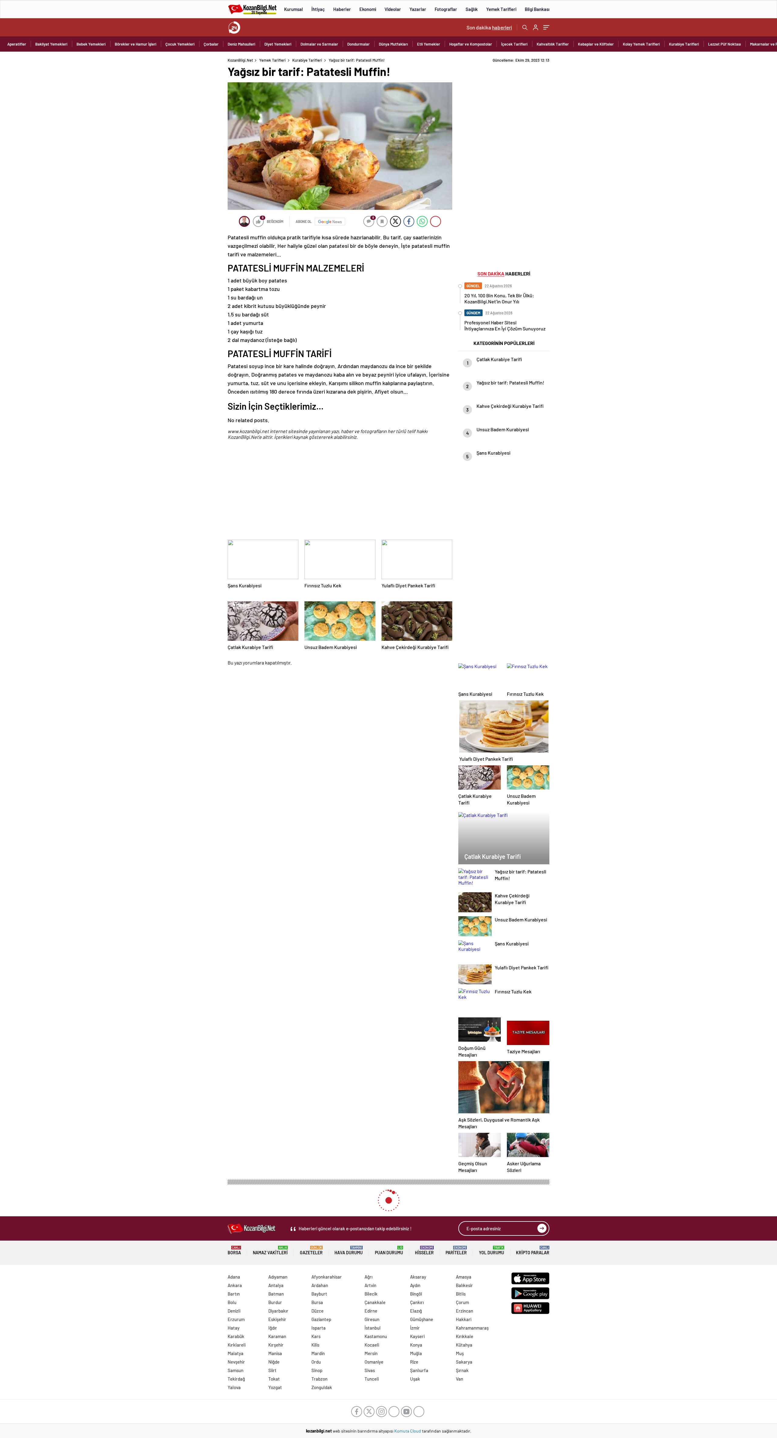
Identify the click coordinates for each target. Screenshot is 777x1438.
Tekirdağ (236, 1379)
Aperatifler (16, 44)
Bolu (232, 1302)
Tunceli (372, 1379)
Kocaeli (372, 1344)
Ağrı (368, 1276)
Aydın (415, 1285)
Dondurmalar (358, 44)
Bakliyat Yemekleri (51, 44)
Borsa (234, 1250)
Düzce (317, 1310)
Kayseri (417, 1336)
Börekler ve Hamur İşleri (135, 44)
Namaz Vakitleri (270, 1250)
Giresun (372, 1319)
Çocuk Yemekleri (180, 44)
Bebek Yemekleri (91, 44)
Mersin (371, 1353)
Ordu (316, 1362)
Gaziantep (321, 1319)
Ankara (235, 1285)
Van (459, 1379)
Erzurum (236, 1319)
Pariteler (456, 1250)
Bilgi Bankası (537, 9)
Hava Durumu (348, 1250)
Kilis (315, 1344)
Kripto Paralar (532, 1250)
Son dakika (489, 27)
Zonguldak (321, 1387)
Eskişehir (277, 1319)
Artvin (370, 1285)
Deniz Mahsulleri (241, 44)
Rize (414, 1362)
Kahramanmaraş (472, 1327)
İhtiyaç (318, 9)
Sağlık (472, 9)
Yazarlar (417, 9)
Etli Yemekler (428, 44)
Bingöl (416, 1293)
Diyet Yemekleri (277, 44)
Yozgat (275, 1387)
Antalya (275, 1285)
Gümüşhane (421, 1319)
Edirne (371, 1310)
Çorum (462, 1302)
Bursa (317, 1302)
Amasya (463, 1276)
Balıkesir (464, 1285)
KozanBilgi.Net (240, 60)
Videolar (393, 9)
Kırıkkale (464, 1336)
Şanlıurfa (419, 1370)
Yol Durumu (491, 1250)
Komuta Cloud (408, 1430)
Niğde (274, 1362)
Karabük (236, 1336)
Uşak (415, 1379)
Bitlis (461, 1293)
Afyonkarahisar (326, 1276)
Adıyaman (277, 1276)
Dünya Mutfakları (393, 44)
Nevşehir (236, 1362)
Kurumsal (293, 9)
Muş (460, 1353)
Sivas (370, 1370)
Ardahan (319, 1285)
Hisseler (424, 1250)
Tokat (274, 1379)
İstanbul (373, 1327)
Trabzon (319, 1379)
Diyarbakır (278, 1310)
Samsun (235, 1370)
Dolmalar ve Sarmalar (319, 44)
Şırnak (462, 1370)
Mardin (318, 1353)
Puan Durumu (389, 1250)
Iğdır (272, 1327)
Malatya (235, 1353)
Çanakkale (375, 1302)
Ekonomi (367, 9)
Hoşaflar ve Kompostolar (470, 44)
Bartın (234, 1293)
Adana (234, 1276)
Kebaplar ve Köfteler (596, 44)
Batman (276, 1293)
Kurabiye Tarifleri (684, 44)
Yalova (234, 1387)
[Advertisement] (188, 149)
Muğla (416, 1353)
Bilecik (371, 1293)
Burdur (275, 1302)
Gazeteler (311, 1250)
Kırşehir (275, 1344)
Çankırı (417, 1302)
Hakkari (463, 1319)
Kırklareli (237, 1344)
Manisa (275, 1353)
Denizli (234, 1310)
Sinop (316, 1370)
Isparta (318, 1327)
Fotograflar (446, 9)
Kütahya (464, 1344)
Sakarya (464, 1362)
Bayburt (319, 1293)
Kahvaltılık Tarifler (553, 44)
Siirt (272, 1370)
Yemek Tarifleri (501, 9)
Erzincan (464, 1310)
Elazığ (416, 1310)
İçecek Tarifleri (514, 44)
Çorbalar (211, 44)
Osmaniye (374, 1362)
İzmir (415, 1327)
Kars (316, 1336)
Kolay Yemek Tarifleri (641, 44)
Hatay (233, 1327)
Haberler (342, 9)
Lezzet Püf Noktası (724, 44)
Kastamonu (376, 1336)
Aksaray (418, 1276)
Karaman (277, 1336)
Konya (416, 1344)
